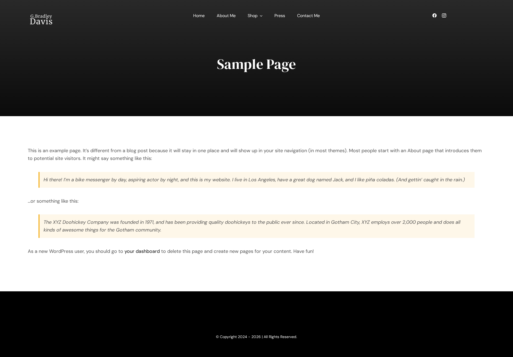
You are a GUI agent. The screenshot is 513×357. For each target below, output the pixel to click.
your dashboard (142, 251)
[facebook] (434, 15)
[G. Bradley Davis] (41, 8)
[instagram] (444, 15)
